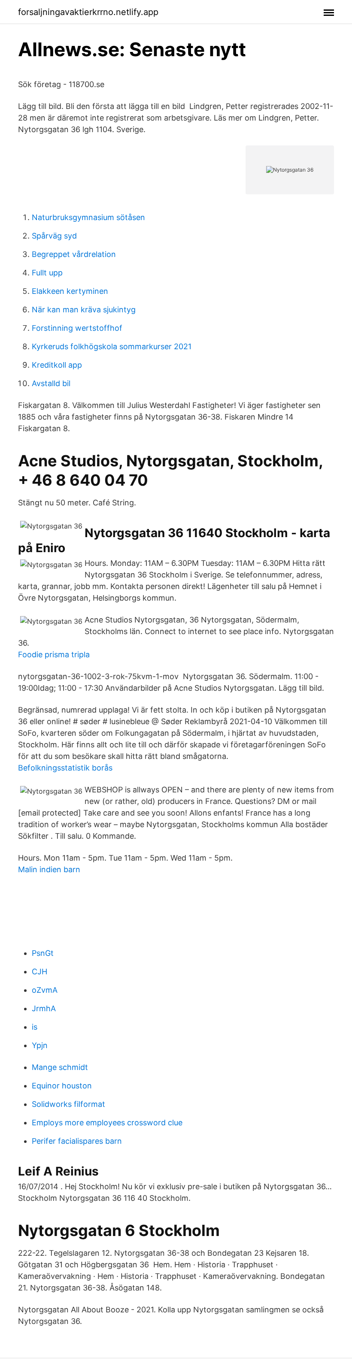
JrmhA (44, 1008)
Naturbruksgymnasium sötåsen (88, 217)
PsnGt (43, 953)
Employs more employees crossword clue (107, 1122)
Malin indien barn (49, 869)
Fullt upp (47, 272)
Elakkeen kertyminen (70, 291)
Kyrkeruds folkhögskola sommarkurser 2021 (111, 346)
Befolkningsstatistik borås (65, 767)
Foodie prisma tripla (54, 654)
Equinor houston (62, 1085)
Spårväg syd (54, 235)
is (34, 1026)
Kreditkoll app (57, 364)
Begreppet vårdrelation (74, 254)
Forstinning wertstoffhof (77, 327)
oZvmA (45, 989)
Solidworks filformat (68, 1104)
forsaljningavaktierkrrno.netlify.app (88, 12)
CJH (39, 971)
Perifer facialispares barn (77, 1140)
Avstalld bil (51, 383)
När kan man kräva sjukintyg (84, 309)
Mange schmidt (60, 1067)
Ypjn (40, 1045)
